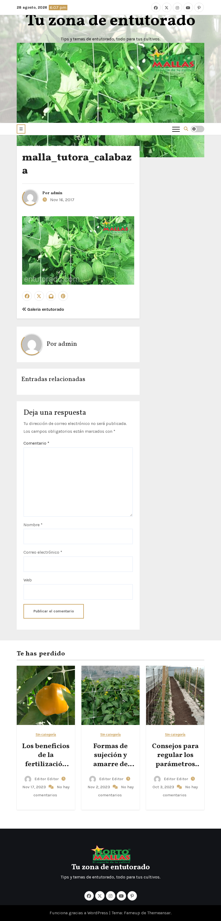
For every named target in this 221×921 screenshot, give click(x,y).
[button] (21, 129)
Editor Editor (46, 778)
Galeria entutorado (45, 309)
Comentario (36, 443)
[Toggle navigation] (176, 129)
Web (27, 579)
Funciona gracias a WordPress (79, 912)
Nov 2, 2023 (99, 786)
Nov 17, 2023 (34, 786)
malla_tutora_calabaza (77, 164)
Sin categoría (46, 735)
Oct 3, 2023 (164, 786)
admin (56, 193)
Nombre (33, 524)
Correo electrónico (42, 552)
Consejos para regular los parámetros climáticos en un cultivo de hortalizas (175, 769)
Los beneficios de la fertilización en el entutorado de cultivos (46, 769)
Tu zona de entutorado (110, 21)
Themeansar (159, 912)
